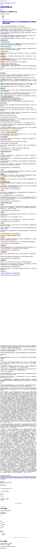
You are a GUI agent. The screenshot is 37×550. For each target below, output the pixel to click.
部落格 (3, 16)
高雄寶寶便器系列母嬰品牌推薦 (5, 475)
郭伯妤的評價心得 (6, 7)
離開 (5, 548)
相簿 (3, 15)
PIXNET (12, 537)
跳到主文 (1, 9)
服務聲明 (27, 537)
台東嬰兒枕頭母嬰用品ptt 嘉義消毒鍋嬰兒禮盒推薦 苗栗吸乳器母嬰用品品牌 (12, 476)
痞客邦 (6, 488)
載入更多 (2, 494)
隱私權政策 (23, 537)
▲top (1, 492)
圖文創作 (3, 524)
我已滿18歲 (2, 548)
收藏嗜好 (7, 491)
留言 (8, 488)
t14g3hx (1, 483)
